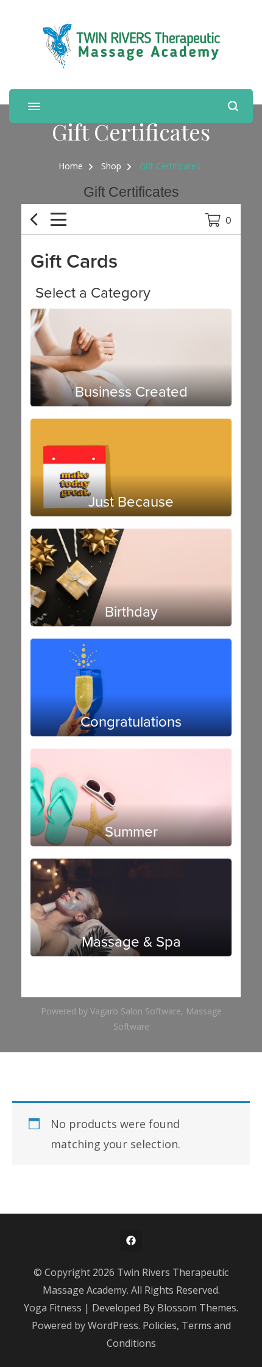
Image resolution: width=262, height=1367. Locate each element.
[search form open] (233, 106)
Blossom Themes (196, 1307)
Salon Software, (152, 1011)
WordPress (113, 1325)
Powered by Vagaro (79, 1011)
